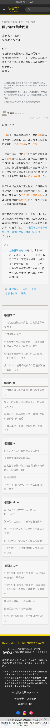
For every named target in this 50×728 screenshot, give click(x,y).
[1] (41, 175)
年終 (25, 289)
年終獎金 (14, 289)
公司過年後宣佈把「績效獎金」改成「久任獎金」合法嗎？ (23, 356)
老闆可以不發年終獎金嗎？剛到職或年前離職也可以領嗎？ (24, 232)
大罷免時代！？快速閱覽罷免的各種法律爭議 (24, 550)
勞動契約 (23, 199)
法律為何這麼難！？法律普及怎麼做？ (24, 521)
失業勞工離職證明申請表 (17, 458)
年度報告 (19, 698)
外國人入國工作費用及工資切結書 (22, 450)
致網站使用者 (25, 703)
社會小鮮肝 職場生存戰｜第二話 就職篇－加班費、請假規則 (24, 575)
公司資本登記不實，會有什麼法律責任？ (23, 428)
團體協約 (37, 195)
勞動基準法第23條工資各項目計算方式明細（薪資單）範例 (24, 468)
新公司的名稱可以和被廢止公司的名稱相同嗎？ (24, 404)
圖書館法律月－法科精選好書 (19, 601)
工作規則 (25, 195)
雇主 (25, 154)
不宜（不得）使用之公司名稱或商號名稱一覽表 (24, 487)
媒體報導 (31, 698)
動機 (9, 158)
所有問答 (6, 22)
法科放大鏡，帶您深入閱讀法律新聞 (23, 540)
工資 (35, 144)
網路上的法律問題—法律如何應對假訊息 (24, 618)
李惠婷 (16, 113)
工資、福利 (30, 22)
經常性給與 (34, 176)
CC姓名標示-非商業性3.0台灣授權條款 (30, 652)
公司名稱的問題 (12, 334)
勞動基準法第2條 (18, 250)
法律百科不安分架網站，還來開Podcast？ (20, 512)
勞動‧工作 (17, 22)
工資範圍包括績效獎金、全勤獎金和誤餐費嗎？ (24, 325)
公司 (4, 135)
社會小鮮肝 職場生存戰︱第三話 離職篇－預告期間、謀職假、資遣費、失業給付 (24, 589)
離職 (40, 135)
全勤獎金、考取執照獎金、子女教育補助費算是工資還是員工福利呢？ (24, 344)
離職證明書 (10, 477)
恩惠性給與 (20, 144)
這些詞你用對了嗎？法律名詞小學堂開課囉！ (24, 531)
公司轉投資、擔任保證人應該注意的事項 (24, 392)
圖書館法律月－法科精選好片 (19, 608)
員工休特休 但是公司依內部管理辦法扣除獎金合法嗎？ (24, 368)
